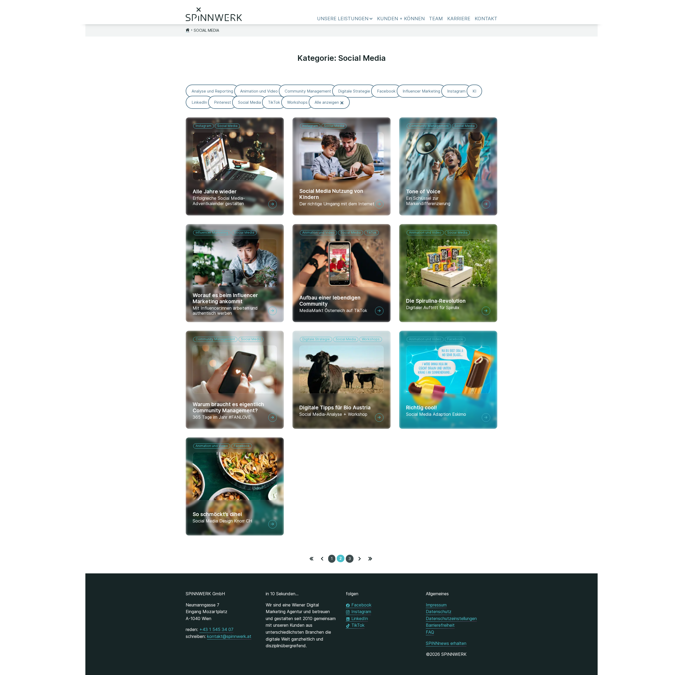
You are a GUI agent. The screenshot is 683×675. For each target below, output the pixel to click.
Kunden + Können (401, 18)
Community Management (428, 126)
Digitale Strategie (316, 339)
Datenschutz (438, 611)
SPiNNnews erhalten (446, 643)
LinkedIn (359, 618)
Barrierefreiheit (440, 625)
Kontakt (486, 18)
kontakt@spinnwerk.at (229, 636)
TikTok (371, 232)
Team (436, 18)
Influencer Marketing (212, 232)
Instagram (203, 126)
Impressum (436, 605)
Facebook (455, 339)
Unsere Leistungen (342, 18)
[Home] (187, 30)
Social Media (227, 126)
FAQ (430, 632)
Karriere (458, 18)
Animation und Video (318, 232)
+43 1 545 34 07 (216, 629)
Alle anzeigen (327, 102)
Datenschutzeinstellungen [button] (451, 618)
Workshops (371, 339)
